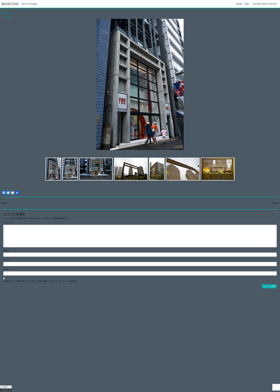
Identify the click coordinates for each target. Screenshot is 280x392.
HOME (239, 4)
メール (7, 259)
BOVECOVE (10, 4)
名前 (6, 250)
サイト (6, 269)
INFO (247, 4)
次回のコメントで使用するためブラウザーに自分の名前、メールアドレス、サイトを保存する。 (41, 281)
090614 (5, 203)
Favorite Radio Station (265, 4)
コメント (7, 222)
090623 (275, 203)
